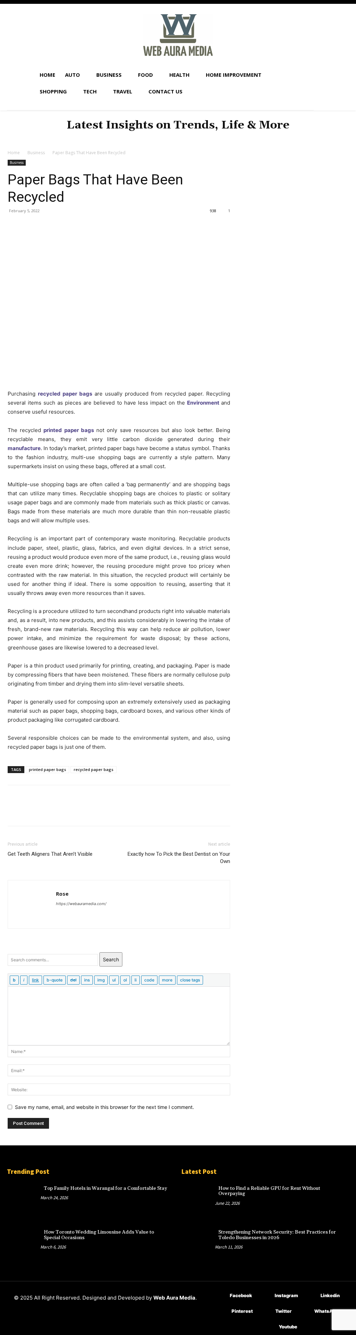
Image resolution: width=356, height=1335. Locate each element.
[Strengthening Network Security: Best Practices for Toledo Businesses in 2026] (198, 1241)
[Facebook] (15, 226)
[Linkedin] (310, 1296)
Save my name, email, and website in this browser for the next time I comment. (104, 1107)
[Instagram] (264, 1296)
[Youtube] (268, 1327)
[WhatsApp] (63, 226)
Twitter (283, 1311)
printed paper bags (68, 430)
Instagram (286, 1295)
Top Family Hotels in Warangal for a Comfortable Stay (105, 1188)
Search (111, 959)
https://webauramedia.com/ (81, 903)
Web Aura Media (174, 1297)
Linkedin (330, 1295)
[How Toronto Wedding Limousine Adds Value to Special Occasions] (23, 1241)
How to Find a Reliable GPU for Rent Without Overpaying (269, 1191)
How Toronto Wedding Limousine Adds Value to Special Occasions (99, 1235)
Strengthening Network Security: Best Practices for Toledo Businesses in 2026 (277, 1235)
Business (36, 153)
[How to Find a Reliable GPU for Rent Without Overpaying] (198, 1197)
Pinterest (242, 1311)
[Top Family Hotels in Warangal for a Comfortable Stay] (23, 1197)
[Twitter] (31, 226)
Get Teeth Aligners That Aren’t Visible (50, 854)
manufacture (24, 448)
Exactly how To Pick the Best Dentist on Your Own (179, 857)
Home (14, 153)
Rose (62, 893)
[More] (79, 226)
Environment (203, 402)
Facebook (241, 1295)
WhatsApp (326, 1311)
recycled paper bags (65, 393)
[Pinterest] (47, 226)
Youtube (288, 1326)
